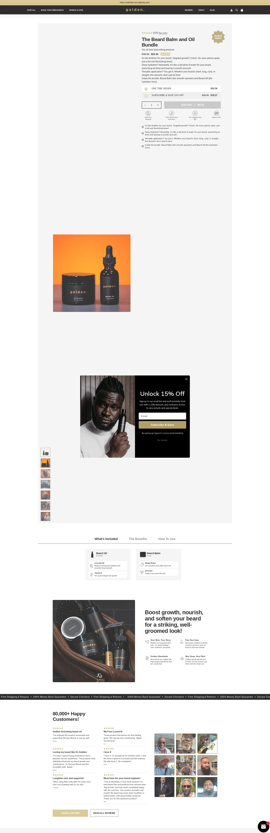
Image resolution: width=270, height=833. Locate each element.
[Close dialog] (186, 379)
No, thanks (162, 440)
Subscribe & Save (162, 424)
